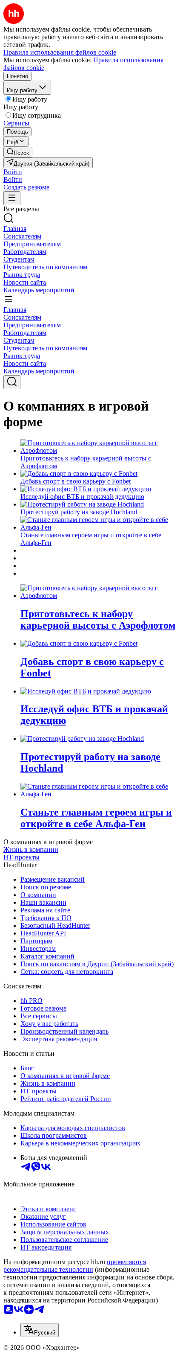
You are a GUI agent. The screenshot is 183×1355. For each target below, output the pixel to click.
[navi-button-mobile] (11, 198)
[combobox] (39, 1330)
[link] (17, 152)
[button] (12, 171)
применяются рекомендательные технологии (74, 1265)
